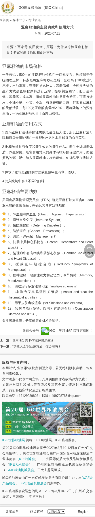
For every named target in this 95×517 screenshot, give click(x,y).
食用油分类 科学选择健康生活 (32, 340)
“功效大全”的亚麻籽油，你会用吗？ (36, 346)
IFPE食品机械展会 (33, 483)
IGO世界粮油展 (61, 330)
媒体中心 (19, 20)
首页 (6, 20)
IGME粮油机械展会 (20, 470)
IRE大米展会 (19, 464)
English (83, 511)
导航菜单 (12, 511)
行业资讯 (34, 20)
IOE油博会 (27, 459)
